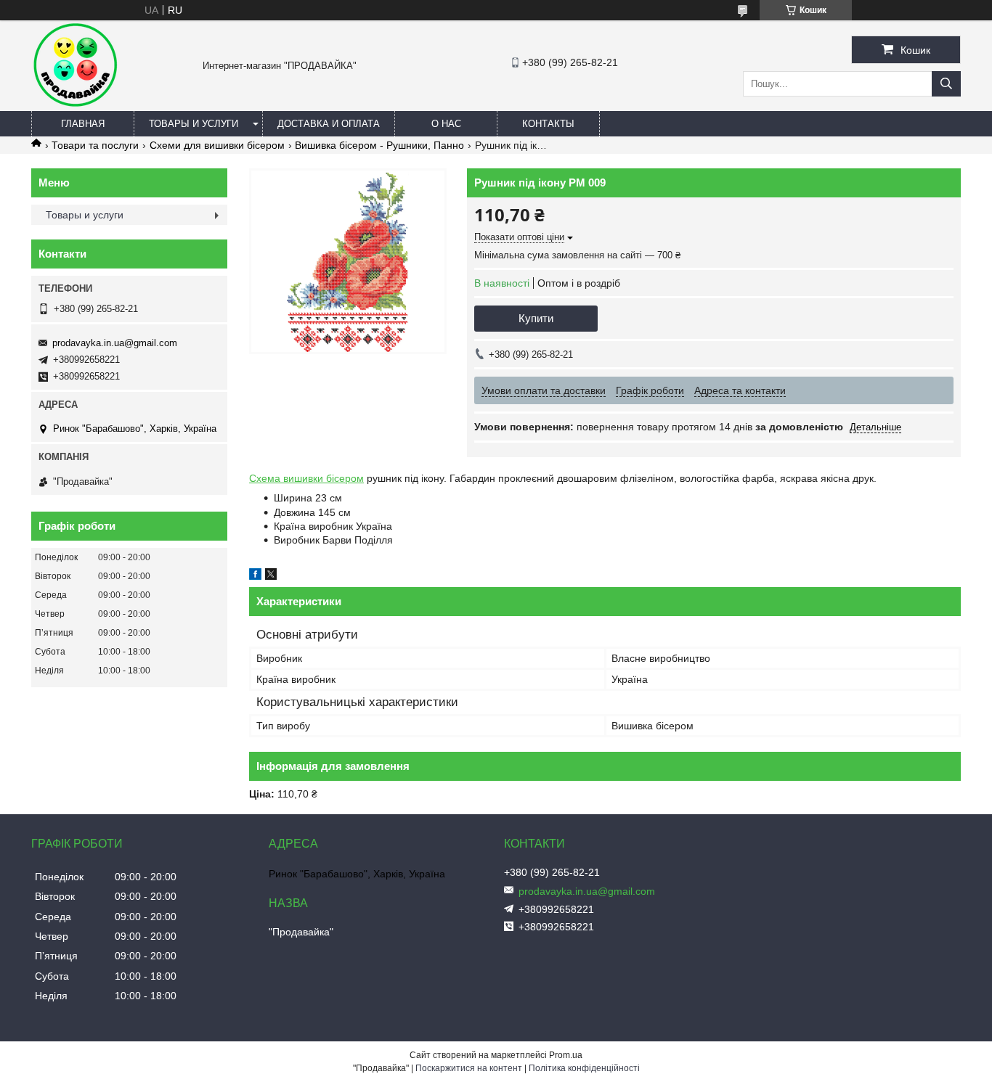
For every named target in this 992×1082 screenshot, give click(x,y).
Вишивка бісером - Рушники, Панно (379, 145)
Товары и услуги (193, 123)
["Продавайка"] (74, 104)
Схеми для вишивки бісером (217, 145)
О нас (446, 123)
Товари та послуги (95, 145)
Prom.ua (565, 1055)
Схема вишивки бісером (306, 478)
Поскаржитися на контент (468, 1068)
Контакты (548, 123)
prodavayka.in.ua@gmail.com (114, 342)
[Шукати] (946, 84)
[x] (271, 576)
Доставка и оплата (328, 123)
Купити (536, 318)
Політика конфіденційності (584, 1068)
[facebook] (255, 576)
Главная (83, 123)
